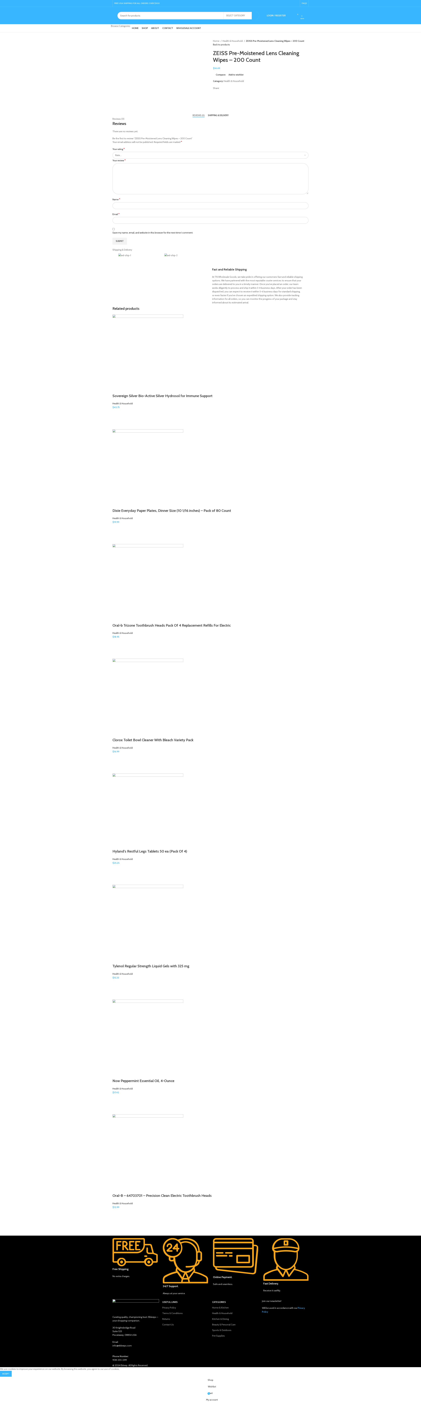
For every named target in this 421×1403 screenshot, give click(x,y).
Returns (166, 1319)
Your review (119, 160)
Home (216, 40)
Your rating (118, 149)
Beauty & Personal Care (223, 1324)
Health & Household (233, 40)
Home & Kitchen (220, 1307)
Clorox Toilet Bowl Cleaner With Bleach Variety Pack (152, 740)
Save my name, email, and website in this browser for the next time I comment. (152, 232)
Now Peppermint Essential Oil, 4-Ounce (143, 1081)
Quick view (116, 425)
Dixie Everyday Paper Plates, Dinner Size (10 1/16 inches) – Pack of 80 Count (171, 510)
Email (116, 214)
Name (116, 199)
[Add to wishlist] (116, 413)
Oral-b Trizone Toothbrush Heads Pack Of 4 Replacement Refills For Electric (171, 625)
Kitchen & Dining (220, 1319)
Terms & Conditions (172, 1313)
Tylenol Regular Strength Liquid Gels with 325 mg (150, 966)
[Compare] (116, 389)
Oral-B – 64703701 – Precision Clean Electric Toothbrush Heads (162, 1195)
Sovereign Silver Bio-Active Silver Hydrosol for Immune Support (162, 396)
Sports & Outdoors (221, 1330)
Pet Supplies (218, 1335)
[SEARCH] (255, 15)
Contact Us (168, 1324)
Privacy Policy (169, 1307)
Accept (5, 1373)
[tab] (199, 115)
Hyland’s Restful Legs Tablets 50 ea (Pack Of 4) (149, 851)
